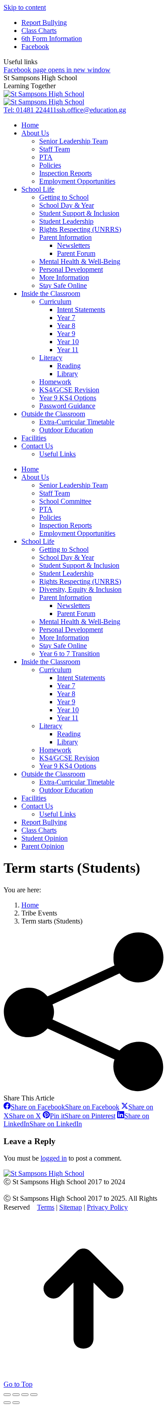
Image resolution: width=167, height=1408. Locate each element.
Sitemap (70, 1207)
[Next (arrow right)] (16, 1402)
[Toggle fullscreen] (25, 1394)
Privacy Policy (107, 1207)
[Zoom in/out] (33, 1394)
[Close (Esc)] (7, 1394)
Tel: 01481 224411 (30, 110)
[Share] (16, 1394)
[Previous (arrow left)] (7, 1402)
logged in (54, 1158)
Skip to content (25, 7)
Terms (45, 1207)
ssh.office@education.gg (91, 110)
